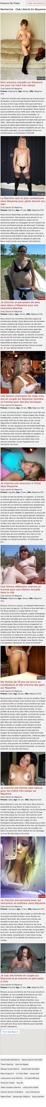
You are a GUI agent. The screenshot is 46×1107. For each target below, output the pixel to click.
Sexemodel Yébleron (21, 1096)
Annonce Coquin (8, 1083)
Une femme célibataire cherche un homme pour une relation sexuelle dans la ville (21, 589)
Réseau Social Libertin (10, 1069)
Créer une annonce (36, 3)
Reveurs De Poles (10, 3)
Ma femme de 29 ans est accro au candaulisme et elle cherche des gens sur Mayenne (23, 684)
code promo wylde (30, 1087)
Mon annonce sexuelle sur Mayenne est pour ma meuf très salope (21, 84)
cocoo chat (34, 1073)
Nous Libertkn (38, 1096)
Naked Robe (6, 1096)
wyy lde (20, 1083)
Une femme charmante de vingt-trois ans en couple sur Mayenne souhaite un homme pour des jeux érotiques (22, 398)
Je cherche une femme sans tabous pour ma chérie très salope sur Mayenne (21, 790)
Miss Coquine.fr (7, 1073)
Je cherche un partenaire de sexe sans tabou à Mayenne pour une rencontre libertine (20, 305)
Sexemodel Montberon (10, 1060)
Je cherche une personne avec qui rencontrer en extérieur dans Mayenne (23, 902)
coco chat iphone (32, 1092)
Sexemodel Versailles (30, 1069)
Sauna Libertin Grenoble (32, 1060)
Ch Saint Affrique (32, 1078)
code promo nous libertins (12, 1078)
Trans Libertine (7, 1064)
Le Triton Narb (22, 1073)
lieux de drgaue (21, 1064)
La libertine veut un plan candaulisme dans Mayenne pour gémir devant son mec (23, 201)
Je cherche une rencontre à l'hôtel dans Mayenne (21, 485)
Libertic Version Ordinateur (12, 1092)
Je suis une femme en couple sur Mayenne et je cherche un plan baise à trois (22, 978)
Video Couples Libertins (11, 1087)
